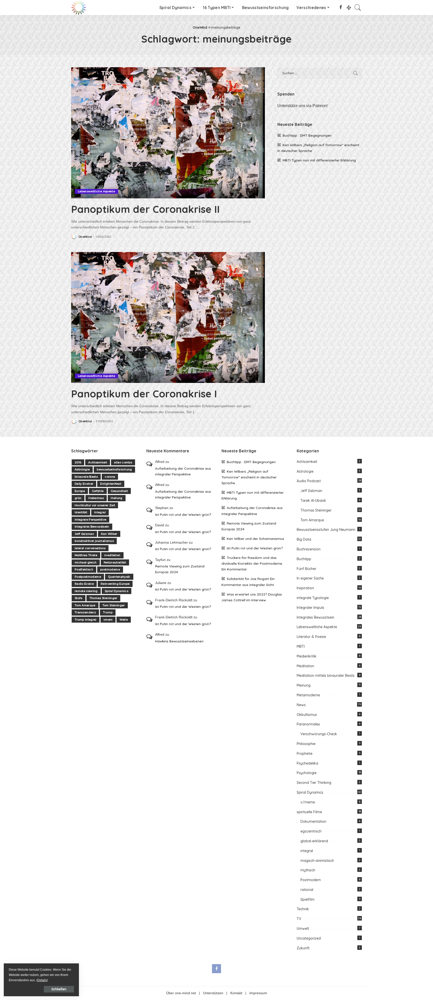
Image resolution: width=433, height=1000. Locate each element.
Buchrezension (308, 549)
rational (306, 889)
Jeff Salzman (84, 534)
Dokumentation (313, 821)
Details (42, 980)
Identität (81, 512)
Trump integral (85, 619)
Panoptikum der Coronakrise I (144, 393)
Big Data (304, 539)
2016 (78, 462)
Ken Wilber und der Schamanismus (255, 538)
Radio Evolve (84, 584)
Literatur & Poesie (311, 636)
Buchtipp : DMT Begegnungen (307, 135)
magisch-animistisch (317, 860)
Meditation (305, 666)
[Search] (358, 7)
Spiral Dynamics (116, 591)
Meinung (303, 685)
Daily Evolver (84, 483)
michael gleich (86, 562)
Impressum (258, 993)
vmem (108, 619)
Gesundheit (119, 491)
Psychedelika (307, 763)
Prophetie (304, 753)
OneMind (85, 236)
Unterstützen (213, 993)
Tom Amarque (85, 605)
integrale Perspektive (90, 519)
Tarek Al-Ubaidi (313, 500)
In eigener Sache (310, 578)
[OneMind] (78, 7)
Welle (124, 619)
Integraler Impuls (310, 607)
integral (306, 851)
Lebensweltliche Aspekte (96, 191)
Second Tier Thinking (314, 782)
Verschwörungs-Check (318, 734)
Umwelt (303, 928)
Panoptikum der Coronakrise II (145, 209)
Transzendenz (85, 612)
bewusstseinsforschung (114, 469)
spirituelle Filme (309, 812)
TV (299, 918)
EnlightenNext (110, 483)
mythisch (307, 870)
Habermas (96, 498)
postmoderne (110, 569)
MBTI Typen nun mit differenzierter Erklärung (319, 160)
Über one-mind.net (181, 993)
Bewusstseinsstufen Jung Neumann (326, 529)
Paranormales (308, 724)
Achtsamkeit (97, 462)
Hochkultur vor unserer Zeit (95, 505)
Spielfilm (307, 899)
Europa (80, 491)
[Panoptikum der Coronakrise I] (168, 317)
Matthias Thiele (86, 555)
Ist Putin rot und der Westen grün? (183, 514)
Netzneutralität (115, 562)
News (301, 705)
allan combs (123, 462)
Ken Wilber (109, 534)
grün (78, 498)
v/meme (307, 802)
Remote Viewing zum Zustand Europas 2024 (179, 569)
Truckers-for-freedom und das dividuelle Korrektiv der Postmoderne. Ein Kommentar (252, 563)
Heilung (116, 498)
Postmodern (310, 880)
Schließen (58, 989)
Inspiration (305, 588)
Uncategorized (309, 938)
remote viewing (86, 591)
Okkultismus (307, 714)
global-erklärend (314, 841)
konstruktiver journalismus (94, 541)
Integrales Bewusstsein (92, 526)
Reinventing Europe (115, 584)
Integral (100, 512)
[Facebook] (341, 7)
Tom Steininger (113, 605)
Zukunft (303, 948)
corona (110, 476)
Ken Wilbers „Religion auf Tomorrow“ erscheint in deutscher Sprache (249, 477)
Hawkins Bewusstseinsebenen (179, 641)
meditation (112, 555)
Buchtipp (304, 559)
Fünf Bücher (306, 568)
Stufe (78, 598)
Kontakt (236, 993)
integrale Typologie (313, 598)
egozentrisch (310, 831)
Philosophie (306, 743)
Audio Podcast (309, 481)
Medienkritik (306, 656)
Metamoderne (308, 695)
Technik (303, 909)
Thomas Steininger (103, 598)
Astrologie (82, 469)
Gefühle (97, 491)
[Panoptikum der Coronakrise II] (168, 132)
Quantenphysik (119, 576)
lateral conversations (90, 548)
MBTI (301, 646)
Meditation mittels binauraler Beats (326, 675)
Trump (108, 612)
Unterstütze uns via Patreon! (302, 106)
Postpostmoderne (88, 576)
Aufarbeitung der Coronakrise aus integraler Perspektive (183, 471)
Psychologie (306, 773)
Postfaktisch (84, 569)
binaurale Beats (86, 476)
